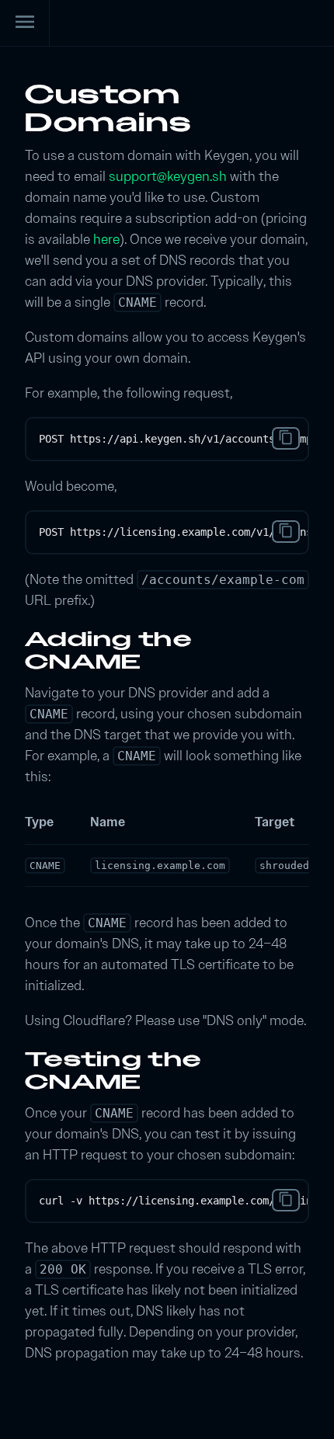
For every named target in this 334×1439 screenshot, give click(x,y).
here (106, 239)
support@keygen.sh (168, 176)
